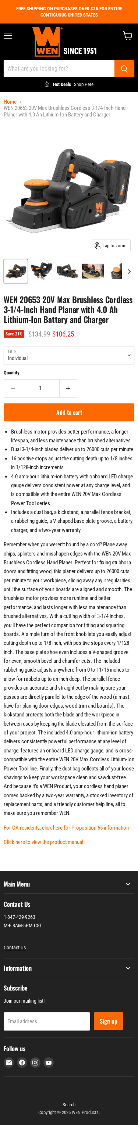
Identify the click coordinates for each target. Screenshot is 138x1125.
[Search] (124, 68)
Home (10, 102)
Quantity (12, 372)
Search (69, 1104)
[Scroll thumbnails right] (128, 271)
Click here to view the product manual (43, 842)
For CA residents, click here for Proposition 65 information (66, 827)
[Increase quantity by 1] (69, 388)
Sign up (108, 1021)
